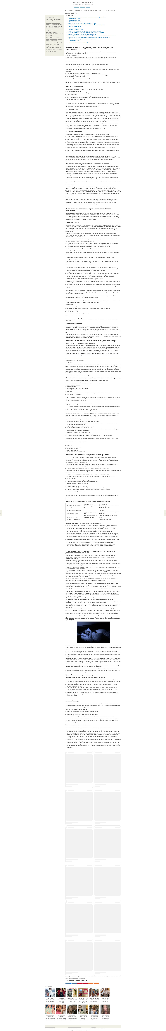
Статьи (88, 7)
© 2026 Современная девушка (50, 802)
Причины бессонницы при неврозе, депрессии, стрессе (82, 39)
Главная (76, 7)
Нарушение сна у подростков (76, 21)
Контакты (69, 802)
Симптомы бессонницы (74, 40)
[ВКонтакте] (71, 759)
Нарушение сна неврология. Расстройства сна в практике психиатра (84, 31)
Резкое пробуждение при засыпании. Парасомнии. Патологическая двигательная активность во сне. (92, 35)
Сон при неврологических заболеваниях (113, 752)
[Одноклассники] (93, 759)
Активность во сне (104, 752)
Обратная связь (93, 802)
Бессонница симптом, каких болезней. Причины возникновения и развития (86, 32)
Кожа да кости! (49, 30)
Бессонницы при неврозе (69, 753)
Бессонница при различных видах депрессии (80, 42)
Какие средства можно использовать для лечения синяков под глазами (54, 34)
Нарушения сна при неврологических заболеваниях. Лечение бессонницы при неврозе (89, 37)
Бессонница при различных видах (79, 753)
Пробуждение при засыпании (86, 752)
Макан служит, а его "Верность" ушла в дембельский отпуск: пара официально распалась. (54, 39)
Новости (82, 7)
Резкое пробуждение (78, 752)
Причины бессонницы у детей (76, 29)
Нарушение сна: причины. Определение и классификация (82, 34)
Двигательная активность (96, 752)
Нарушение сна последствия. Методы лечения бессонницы (82, 23)
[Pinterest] (82, 759)
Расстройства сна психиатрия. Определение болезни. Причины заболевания (86, 25)
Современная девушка (83, 2)
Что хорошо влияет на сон (75, 28)
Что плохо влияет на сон (75, 26)
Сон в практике (71, 752)
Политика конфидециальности (72, 804)
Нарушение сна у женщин (75, 18)
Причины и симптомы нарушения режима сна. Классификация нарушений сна (87, 17)
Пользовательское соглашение (76, 802)
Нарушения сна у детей (74, 20)
